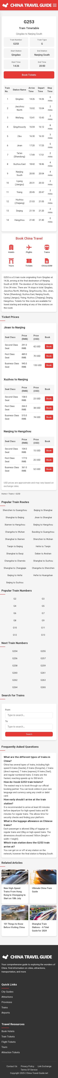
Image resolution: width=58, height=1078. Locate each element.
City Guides (7, 991)
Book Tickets (29, 75)
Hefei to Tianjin (43, 546)
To (6, 721)
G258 (14, 665)
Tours (4, 1047)
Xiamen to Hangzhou (15, 525)
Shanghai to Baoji (14, 553)
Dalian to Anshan (43, 553)
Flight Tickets (8, 1042)
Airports (5, 1012)
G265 (43, 687)
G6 (15, 613)
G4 (15, 606)
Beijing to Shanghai (43, 510)
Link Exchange (44, 1066)
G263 (43, 680)
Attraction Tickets (10, 1052)
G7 (43, 613)
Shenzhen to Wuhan (43, 539)
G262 (14, 680)
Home (4, 494)
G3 (43, 599)
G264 (14, 687)
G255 (43, 651)
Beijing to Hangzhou (43, 525)
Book (49, 346)
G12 (15, 635)
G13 (43, 635)
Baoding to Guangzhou (43, 532)
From (7, 710)
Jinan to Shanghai (43, 517)
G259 (43, 665)
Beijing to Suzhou (14, 582)
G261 (43, 673)
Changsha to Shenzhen (43, 568)
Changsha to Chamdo (14, 561)
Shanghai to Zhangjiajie (15, 568)
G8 (15, 620)
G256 (14, 658)
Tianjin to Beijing (15, 546)
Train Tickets (8, 1036)
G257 (43, 658)
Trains (11, 494)
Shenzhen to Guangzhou (15, 510)
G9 (43, 620)
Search (29, 734)
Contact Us (12, 1066)
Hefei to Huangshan (43, 575)
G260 (14, 673)
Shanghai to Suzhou (43, 561)
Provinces (6, 1002)
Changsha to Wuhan (15, 532)
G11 (43, 628)
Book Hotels (7, 1031)
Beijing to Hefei (15, 575)
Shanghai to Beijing (15, 517)
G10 (15, 628)
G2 (15, 599)
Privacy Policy (27, 1066)
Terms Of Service (29, 1070)
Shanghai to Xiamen (15, 539)
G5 (43, 606)
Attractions (7, 996)
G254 (14, 651)
